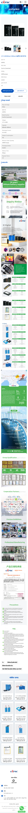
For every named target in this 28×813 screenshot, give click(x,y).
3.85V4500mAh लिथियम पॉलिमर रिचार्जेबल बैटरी (20, 759)
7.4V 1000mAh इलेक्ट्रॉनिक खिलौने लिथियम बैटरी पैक (20, 738)
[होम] (14, 773)
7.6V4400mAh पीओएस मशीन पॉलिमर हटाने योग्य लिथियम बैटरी (21, 717)
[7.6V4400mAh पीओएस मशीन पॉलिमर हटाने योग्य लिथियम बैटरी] (20, 708)
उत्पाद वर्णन (20, 96)
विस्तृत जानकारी (7, 96)
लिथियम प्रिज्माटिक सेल (7, 665)
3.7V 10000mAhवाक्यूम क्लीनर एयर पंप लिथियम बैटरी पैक (20, 696)
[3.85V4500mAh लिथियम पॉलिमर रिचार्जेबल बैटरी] (20, 750)
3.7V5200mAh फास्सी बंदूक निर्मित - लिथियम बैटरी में (7, 717)
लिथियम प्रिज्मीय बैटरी (12, 662)
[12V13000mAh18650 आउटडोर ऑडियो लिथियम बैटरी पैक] (7, 729)
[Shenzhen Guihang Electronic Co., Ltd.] (5, 2)
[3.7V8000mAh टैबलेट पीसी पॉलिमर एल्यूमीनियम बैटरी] (7, 750)
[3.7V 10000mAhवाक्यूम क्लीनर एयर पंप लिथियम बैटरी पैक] (20, 687)
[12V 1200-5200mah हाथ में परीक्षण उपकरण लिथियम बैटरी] (7, 687)
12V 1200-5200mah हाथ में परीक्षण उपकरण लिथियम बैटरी (7, 696)
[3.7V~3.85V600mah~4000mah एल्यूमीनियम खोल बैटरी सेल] (14, 29)
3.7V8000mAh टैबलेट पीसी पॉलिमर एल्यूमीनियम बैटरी (7, 759)
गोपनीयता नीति (12, 804)
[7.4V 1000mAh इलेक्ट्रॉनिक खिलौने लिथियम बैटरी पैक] (20, 729)
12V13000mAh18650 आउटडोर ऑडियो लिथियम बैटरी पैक (7, 738)
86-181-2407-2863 (9, 788)
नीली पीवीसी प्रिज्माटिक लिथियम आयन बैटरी (11, 669)
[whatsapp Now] (22, 812)
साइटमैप (17, 804)
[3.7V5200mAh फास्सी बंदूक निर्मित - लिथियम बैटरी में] (7, 708)
